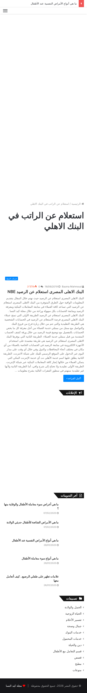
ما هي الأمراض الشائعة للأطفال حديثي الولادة (33, 522)
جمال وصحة (74, 626)
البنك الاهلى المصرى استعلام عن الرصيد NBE (45, 291)
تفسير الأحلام (74, 619)
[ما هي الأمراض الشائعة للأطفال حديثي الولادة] (73, 528)
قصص (78, 657)
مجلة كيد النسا (14, 685)
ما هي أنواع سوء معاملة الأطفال (40, 558)
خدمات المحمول (72, 638)
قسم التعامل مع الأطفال (67, 651)
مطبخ (78, 663)
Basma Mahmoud (72, 286)
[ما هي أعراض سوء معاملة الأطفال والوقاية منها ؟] (73, 509)
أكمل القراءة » (73, 378)
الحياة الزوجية (73, 613)
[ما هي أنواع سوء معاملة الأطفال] (73, 564)
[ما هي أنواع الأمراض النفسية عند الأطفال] (73, 546)
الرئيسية (76, 203)
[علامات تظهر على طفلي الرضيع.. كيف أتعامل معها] (73, 582)
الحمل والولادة (73, 607)
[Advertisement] (43, 61)
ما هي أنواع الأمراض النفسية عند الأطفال (54, 3)
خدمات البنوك (73, 632)
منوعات (77, 670)
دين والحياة (75, 645)
